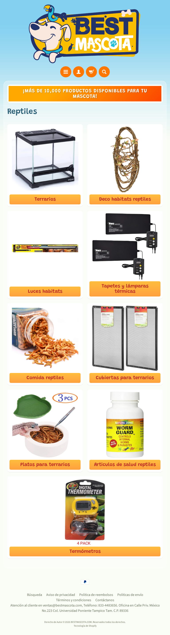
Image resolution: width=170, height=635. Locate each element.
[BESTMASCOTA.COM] (85, 34)
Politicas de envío (130, 594)
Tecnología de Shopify (85, 625)
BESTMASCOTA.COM (81, 622)
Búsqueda (34, 594)
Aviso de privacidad (60, 594)
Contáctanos (104, 600)
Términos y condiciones (73, 600)
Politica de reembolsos (96, 594)
